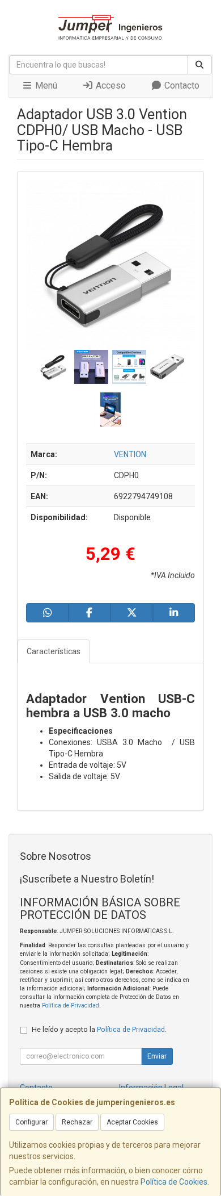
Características (53, 651)
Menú (45, 85)
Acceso (110, 85)
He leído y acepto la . (99, 1029)
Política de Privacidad (70, 1005)
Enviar (157, 1056)
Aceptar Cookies (132, 1122)
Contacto (180, 85)
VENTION (130, 454)
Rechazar (77, 1122)
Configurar (31, 1122)
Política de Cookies (174, 1181)
